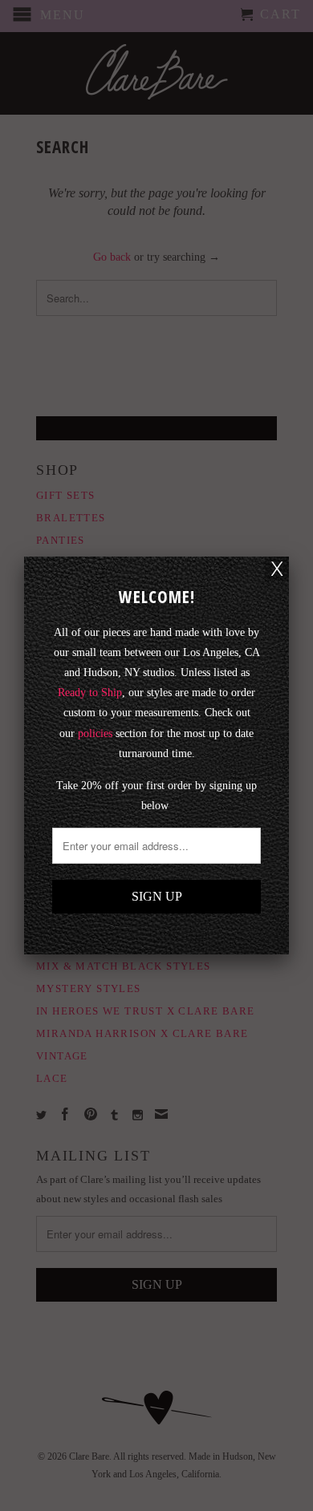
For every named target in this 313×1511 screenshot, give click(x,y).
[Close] (277, 569)
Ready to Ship (90, 693)
